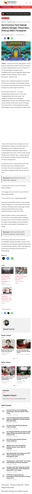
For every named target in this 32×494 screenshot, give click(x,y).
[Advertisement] (16, 125)
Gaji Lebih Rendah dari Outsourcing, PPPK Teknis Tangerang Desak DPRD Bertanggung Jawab (18, 455)
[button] (26, 3)
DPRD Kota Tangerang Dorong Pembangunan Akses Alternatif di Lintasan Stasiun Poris (18, 476)
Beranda (3, 22)
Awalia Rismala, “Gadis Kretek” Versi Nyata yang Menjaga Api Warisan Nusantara (18, 461)
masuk (12, 398)
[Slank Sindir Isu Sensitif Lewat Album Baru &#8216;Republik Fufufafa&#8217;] (21, 270)
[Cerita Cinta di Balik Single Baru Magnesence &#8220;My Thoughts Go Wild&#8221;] (7, 290)
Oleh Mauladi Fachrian (7, 34)
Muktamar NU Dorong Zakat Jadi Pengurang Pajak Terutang (23, 378)
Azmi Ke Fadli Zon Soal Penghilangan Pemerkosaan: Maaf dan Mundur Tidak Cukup (17, 411)
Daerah (19, 374)
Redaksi (27, 485)
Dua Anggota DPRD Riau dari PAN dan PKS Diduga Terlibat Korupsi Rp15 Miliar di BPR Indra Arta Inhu (18, 433)
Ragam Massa (5, 18)
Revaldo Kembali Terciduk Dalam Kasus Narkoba (7, 350)
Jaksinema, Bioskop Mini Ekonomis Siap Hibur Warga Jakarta (23, 351)
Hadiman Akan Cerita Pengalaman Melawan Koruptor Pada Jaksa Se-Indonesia (16, 447)
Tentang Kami (5, 485)
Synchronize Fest (6, 309)
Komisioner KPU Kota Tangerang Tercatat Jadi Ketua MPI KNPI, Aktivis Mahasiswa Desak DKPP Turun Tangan (17, 468)
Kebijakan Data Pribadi (7, 487)
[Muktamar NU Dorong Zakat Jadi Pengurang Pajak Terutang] (24, 374)
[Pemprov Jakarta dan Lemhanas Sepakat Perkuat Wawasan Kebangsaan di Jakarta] (7, 270)
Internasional (6, 7)
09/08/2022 (20, 34)
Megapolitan (25, 7)
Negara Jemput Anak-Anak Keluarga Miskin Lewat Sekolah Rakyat (8, 378)
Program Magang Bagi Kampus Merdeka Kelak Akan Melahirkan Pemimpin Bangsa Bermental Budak (18, 419)
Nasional (16, 7)
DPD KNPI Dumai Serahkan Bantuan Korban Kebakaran (16, 440)
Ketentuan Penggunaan (16, 485)
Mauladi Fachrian (9, 329)
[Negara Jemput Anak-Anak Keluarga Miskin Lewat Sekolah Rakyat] (8, 374)
